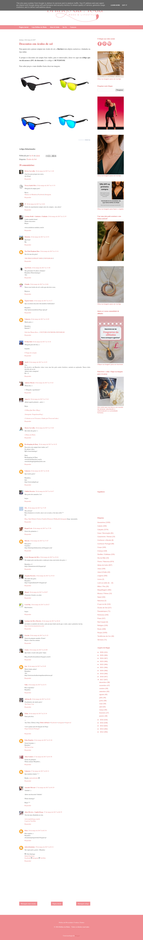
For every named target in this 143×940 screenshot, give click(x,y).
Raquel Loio (28, 528)
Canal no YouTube (30, 821)
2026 (102, 652)
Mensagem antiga (83, 904)
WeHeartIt (57, 519)
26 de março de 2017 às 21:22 (39, 635)
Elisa (26, 830)
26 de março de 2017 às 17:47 (39, 541)
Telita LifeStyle (44, 722)
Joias (99, 569)
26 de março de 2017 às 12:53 (40, 237)
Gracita (27, 635)
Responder (28, 179)
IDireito (27, 541)
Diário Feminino (30, 856)
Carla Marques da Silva (32, 557)
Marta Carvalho (30, 428)
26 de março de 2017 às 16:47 (45, 491)
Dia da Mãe (101, 558)
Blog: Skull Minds (30, 519)
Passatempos (102, 611)
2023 (102, 661)
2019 (102, 673)
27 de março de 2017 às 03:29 (45, 787)
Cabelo (99, 526)
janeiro (102, 716)
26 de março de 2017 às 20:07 (39, 592)
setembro (102, 691)
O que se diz (101, 604)
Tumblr (44, 519)
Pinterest (50, 519)
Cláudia (27, 284)
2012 (102, 732)
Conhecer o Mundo (104, 540)
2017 (102, 679)
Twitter (39, 519)
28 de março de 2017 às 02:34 (37, 830)
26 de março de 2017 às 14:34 (42, 342)
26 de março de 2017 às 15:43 (40, 399)
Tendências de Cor (104, 636)
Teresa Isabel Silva (31, 185)
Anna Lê (27, 399)
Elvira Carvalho (30, 171)
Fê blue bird (28, 342)
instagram (61, 723)
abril (101, 707)
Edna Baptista (29, 740)
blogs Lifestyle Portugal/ (32, 729)
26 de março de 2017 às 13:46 (41, 268)
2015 (102, 723)
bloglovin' (68, 723)
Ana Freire (28, 268)
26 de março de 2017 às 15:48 (45, 428)
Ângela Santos (29, 301)
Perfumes (100, 615)
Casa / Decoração (103, 533)
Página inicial (23, 27)
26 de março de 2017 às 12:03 (36, 204)
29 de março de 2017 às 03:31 (45, 847)
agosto (102, 694)
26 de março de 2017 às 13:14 (49, 251)
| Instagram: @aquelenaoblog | (34, 414)
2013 (102, 729)
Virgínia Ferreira (30, 576)
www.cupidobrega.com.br (32, 819)
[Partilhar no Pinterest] (55, 156)
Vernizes (100, 640)
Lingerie (100, 576)
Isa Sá (65, 27)
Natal (99, 597)
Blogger (77, 936)
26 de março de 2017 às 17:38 (42, 528)
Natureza (100, 600)
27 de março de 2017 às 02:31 (40, 771)
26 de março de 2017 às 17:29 (37, 508)
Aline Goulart (29, 756)
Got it (124, 5)
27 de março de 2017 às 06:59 (53, 812)
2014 (102, 726)
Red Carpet (101, 622)
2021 (102, 667)
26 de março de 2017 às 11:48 (45, 171)
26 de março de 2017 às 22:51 (37, 685)
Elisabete (27, 237)
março (101, 710)
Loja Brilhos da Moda (39, 27)
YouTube (43, 858)
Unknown (27, 319)
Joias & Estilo (54, 27)
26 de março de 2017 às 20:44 (51, 621)
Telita (26, 713)
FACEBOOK (52, 332)
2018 (102, 676)
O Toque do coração (31, 353)
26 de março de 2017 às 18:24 (49, 557)
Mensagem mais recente (28, 904)
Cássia (27, 650)
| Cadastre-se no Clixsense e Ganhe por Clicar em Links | (42, 418)
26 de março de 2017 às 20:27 (40, 604)
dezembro (103, 682)
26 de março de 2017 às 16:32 (48, 444)
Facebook (41, 194)
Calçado (100, 529)
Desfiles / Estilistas (103, 554)
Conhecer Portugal (104, 544)
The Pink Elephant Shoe (32, 251)
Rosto (99, 629)
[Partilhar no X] (51, 156)
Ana (26, 666)
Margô (27, 592)
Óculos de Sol (32, 159)
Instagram (48, 194)
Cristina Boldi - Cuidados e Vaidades (36, 216)
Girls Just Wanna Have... (32, 332)
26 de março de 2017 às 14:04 (39, 284)
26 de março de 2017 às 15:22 (44, 383)
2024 (102, 658)
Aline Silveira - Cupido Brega (34, 812)
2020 (102, 670)
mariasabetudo (33, 778)
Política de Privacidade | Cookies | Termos (71, 922)
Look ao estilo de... (104, 583)
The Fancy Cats (29, 704)
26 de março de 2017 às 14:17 (43, 301)
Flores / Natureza (103, 561)
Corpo (99, 547)
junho (101, 701)
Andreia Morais (30, 383)
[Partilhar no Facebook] (53, 156)
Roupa (99, 632)
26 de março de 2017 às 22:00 (38, 650)
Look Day (28, 604)
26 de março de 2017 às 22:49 (37, 666)
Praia (99, 618)
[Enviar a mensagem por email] (47, 156)
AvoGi (26, 362)
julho (101, 697)
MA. (26, 508)
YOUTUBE (43, 332)
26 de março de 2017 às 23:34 (38, 713)
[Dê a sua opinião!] (49, 156)
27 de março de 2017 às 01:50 (43, 757)
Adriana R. (28, 699)
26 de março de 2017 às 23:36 (43, 740)
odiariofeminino (30, 847)
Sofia (26, 685)
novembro (103, 685)
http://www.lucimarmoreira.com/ (34, 626)
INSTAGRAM (48, 258)
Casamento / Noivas (104, 536)
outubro (102, 688)
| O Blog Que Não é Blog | (32, 410)
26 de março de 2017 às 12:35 (57, 216)
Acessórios (101, 522)
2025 (102, 655)
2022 (102, 664)
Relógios (100, 625)
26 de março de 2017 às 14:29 (40, 319)
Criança (100, 551)
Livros (99, 579)
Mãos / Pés (101, 586)
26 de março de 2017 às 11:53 (46, 185)
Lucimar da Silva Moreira (33, 621)
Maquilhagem (102, 590)
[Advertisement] (110, 451)
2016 (102, 720)
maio (101, 704)
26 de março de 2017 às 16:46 (40, 471)
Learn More (115, 5)
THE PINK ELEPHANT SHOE (34, 258)
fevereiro (102, 713)
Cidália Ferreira (30, 491)
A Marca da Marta (30, 435)
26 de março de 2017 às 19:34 (45, 576)
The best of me (29, 747)
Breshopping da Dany (31, 444)
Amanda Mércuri (30, 787)
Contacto (73, 27)
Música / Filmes (102, 593)
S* (25, 204)
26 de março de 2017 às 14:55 (38, 362)
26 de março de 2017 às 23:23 (41, 699)
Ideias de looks (102, 565)
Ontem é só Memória (31, 194)
